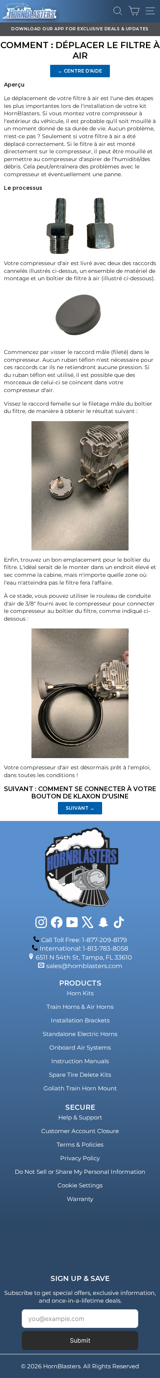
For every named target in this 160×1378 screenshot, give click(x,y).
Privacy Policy (80, 1158)
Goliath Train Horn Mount (80, 1088)
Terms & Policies (80, 1144)
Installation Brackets (80, 1020)
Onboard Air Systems (80, 1047)
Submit (80, 1340)
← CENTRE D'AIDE (80, 71)
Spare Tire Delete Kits (80, 1074)
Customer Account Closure (80, 1131)
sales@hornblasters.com (84, 966)
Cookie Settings (80, 1185)
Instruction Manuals (80, 1061)
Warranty (80, 1199)
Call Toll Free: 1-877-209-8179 (84, 940)
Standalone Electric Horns (80, 1034)
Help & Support (80, 1117)
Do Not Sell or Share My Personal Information (80, 1171)
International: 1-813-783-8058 (84, 948)
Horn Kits (80, 993)
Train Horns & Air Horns (80, 1006)
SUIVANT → (80, 808)
